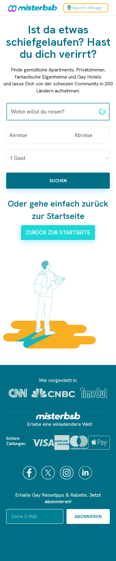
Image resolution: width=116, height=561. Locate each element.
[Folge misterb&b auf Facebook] (30, 473)
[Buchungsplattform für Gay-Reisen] (58, 415)
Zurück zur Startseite (58, 232)
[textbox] (51, 112)
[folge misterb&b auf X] (49, 473)
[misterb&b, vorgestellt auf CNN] (18, 393)
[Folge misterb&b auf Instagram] (67, 473)
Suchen (58, 180)
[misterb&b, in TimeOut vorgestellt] (93, 393)
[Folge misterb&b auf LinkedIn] (86, 473)
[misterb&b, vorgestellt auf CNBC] (53, 392)
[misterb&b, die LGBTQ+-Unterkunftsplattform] (31, 8)
